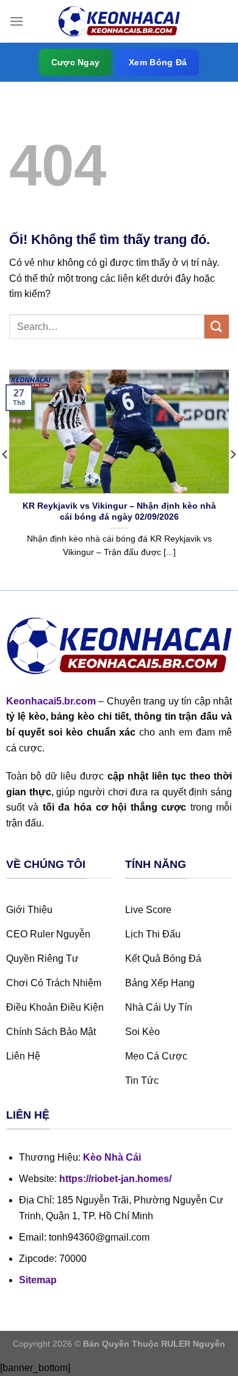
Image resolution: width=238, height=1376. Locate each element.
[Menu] (16, 21)
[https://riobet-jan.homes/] (119, 21)
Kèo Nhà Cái (112, 1157)
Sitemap (38, 1280)
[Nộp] (216, 327)
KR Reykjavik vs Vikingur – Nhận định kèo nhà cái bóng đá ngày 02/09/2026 (119, 511)
